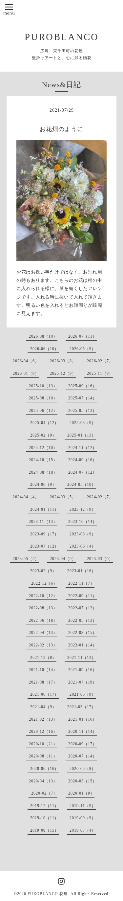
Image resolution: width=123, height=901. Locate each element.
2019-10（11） (44, 818)
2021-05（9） (83, 694)
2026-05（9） (83, 349)
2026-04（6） (26, 361)
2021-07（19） (82, 682)
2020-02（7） (44, 793)
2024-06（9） (43, 484)
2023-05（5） (26, 558)
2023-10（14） (82, 521)
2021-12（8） (43, 657)
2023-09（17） (44, 534)
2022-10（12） (43, 596)
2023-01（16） (81, 571)
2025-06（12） (43, 410)
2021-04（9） (43, 707)
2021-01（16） (82, 719)
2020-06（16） (44, 768)
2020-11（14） (82, 731)
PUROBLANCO (62, 37)
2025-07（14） (82, 398)
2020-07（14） (82, 756)
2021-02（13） (43, 719)
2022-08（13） (43, 608)
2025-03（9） (83, 422)
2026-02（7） (100, 361)
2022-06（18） (43, 620)
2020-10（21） (43, 744)
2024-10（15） (43, 460)
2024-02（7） (100, 497)
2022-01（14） (82, 645)
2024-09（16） (82, 460)
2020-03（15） (82, 781)
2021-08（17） (43, 682)
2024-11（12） (82, 447)
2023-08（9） (83, 534)
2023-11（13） (43, 521)
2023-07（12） (44, 546)
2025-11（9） (100, 373)
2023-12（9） (83, 509)
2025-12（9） (63, 373)
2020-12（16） (43, 731)
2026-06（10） (44, 349)
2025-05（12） (82, 410)
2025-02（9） (43, 435)
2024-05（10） (81, 484)
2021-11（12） (81, 657)
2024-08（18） (43, 472)
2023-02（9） (43, 571)
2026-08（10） (43, 336)
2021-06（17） (44, 694)
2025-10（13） (43, 386)
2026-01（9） (26, 373)
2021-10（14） (43, 669)
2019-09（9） (83, 818)
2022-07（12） (82, 608)
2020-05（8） (83, 768)
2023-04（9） (63, 558)
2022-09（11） (82, 596)
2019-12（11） (44, 805)
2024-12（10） (43, 447)
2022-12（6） (44, 583)
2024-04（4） (26, 497)
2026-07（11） (82, 336)
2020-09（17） (82, 744)
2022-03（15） (82, 632)
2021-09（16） (82, 669)
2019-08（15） (44, 830)
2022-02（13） (43, 645)
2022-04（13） (43, 632)
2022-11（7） (81, 583)
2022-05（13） (82, 620)
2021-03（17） (81, 707)
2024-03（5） (63, 497)
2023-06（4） (83, 546)
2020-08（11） (43, 756)
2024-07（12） (82, 472)
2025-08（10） (43, 398)
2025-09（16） (82, 386)
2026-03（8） (63, 361)
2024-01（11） (44, 509)
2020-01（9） (81, 793)
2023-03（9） (100, 558)
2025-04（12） (44, 422)
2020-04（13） (43, 781)
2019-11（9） (83, 805)
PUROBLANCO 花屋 (48, 893)
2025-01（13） (81, 435)
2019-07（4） (83, 830)
